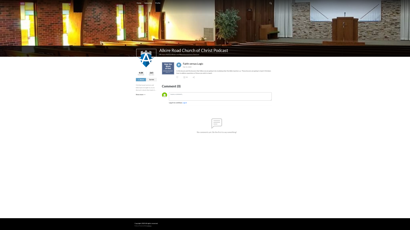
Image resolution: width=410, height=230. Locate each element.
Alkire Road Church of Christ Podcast (193, 50)
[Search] (271, 3)
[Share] (194, 77)
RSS (152, 79)
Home (139, 3)
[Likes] (177, 77)
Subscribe (148, 3)
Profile (157, 3)
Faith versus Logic (193, 63)
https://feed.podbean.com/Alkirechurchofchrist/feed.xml (180, 54)
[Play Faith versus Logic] (178, 65)
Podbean (149, 226)
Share (142, 79)
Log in (184, 103)
